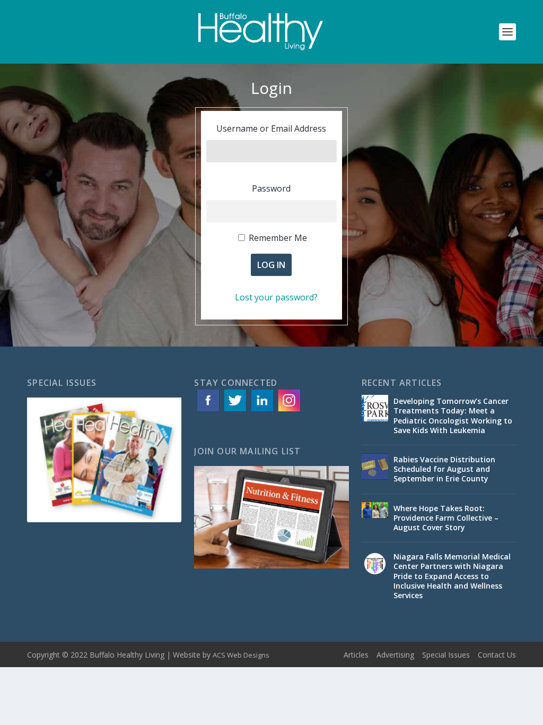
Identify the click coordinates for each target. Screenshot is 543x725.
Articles (356, 655)
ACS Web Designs (241, 655)
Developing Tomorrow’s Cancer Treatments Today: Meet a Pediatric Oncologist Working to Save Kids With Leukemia (452, 415)
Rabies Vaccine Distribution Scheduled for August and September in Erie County (444, 469)
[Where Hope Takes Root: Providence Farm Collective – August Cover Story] (375, 515)
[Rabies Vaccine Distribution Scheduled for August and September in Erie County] (375, 466)
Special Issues (446, 655)
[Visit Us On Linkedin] (261, 410)
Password (271, 188)
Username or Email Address (271, 128)
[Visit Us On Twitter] (234, 410)
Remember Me (278, 238)
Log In (271, 265)
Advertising (395, 655)
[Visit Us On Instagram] (288, 410)
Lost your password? (276, 297)
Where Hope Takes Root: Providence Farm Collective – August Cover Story (445, 517)
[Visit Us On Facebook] (207, 410)
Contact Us (497, 655)
